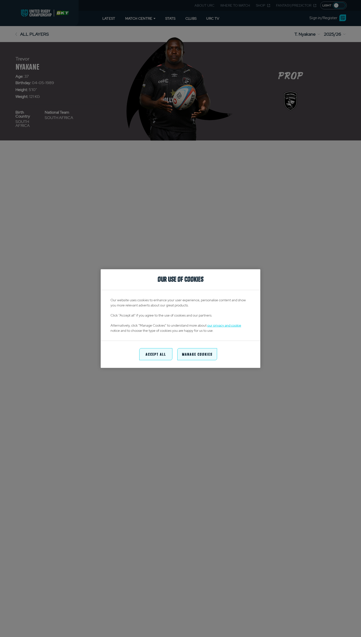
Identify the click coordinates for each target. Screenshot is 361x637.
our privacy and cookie (224, 325)
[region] (180, 318)
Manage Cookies (197, 354)
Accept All (156, 354)
